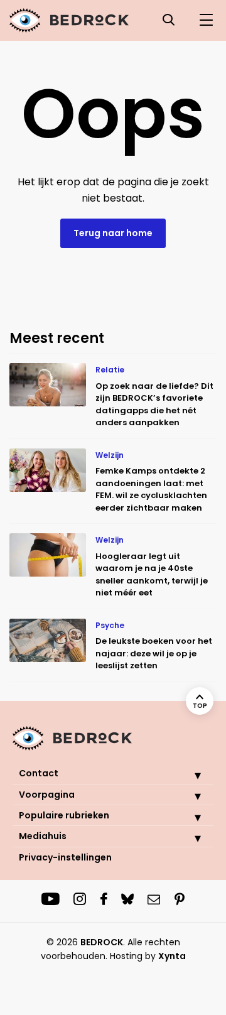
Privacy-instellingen (65, 857)
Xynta (172, 956)
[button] (188, 775)
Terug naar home (113, 233)
